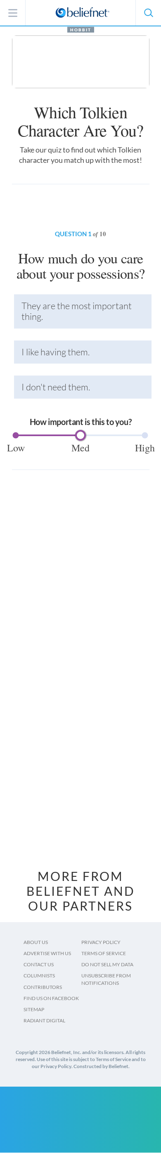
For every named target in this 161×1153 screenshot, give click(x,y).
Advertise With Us (47, 953)
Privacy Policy (101, 942)
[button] (148, 13)
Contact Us (39, 964)
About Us (36, 942)
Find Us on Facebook (51, 998)
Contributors (43, 987)
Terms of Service (103, 953)
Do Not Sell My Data (107, 964)
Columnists (39, 975)
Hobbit (80, 29)
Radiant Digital (44, 1020)
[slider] (80, 435)
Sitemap (34, 1009)
